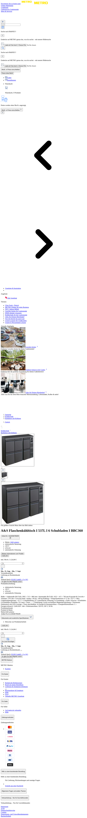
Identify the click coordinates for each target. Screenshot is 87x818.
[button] (43, 427)
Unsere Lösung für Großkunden (16, 321)
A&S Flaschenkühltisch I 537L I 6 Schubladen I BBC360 (42, 530)
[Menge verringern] (2, 563)
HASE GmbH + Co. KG (19, 579)
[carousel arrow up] (3, 470)
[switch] (7, 73)
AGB (3, 808)
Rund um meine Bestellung (14, 685)
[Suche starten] (3, 48)
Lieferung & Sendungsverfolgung (16, 687)
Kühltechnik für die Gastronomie (16, 315)
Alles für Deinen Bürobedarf (14, 317)
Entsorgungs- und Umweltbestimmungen (14, 814)
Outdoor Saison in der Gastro (35, 370)
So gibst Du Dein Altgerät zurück (12, 581)
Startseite (8, 415)
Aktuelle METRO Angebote (14, 696)
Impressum (4, 806)
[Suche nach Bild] (3, 27)
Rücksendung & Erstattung (14, 690)
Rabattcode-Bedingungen (13, 683)
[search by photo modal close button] (2, 35)
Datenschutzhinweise (8, 810)
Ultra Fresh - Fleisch (12, 305)
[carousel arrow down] (3, 480)
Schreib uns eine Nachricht (14, 786)
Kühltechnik (9, 416)
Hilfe (6, 692)
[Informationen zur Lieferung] (21, 650)
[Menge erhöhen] (23, 563)
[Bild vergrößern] (22, 503)
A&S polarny (14, 542)
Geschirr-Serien (30, 347)
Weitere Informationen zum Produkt (12, 553)
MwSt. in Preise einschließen (11, 110)
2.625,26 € (5, 556)
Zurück (7, 422)
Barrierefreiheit (6, 816)
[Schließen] (2, 112)
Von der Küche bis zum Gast (14, 319)
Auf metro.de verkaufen (13, 710)
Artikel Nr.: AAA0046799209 (10, 536)
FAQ (6, 694)
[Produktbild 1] (4, 475)
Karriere (8, 669)
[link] (45, 88)
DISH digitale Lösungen (13, 313)
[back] (3, 22)
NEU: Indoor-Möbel (12, 309)
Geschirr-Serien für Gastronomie (16, 311)
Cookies (3, 812)
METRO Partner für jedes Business (17, 307)
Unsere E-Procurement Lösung (15, 322)
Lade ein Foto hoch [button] (11, 45)
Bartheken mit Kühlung (13, 418)
